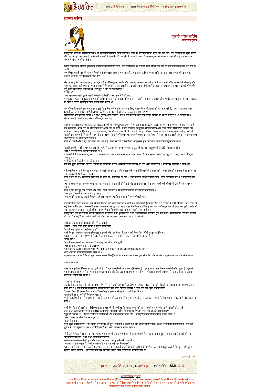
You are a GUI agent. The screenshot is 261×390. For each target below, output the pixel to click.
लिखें (177, 365)
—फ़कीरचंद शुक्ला (188, 40)
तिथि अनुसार (124, 365)
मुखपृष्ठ (103, 365)
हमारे (165, 6)
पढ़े (183, 365)
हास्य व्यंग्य (73, 18)
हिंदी (152, 6)
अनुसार (122, 6)
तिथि (115, 6)
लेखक (171, 6)
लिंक (157, 6)
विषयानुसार (142, 6)
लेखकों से (181, 6)
